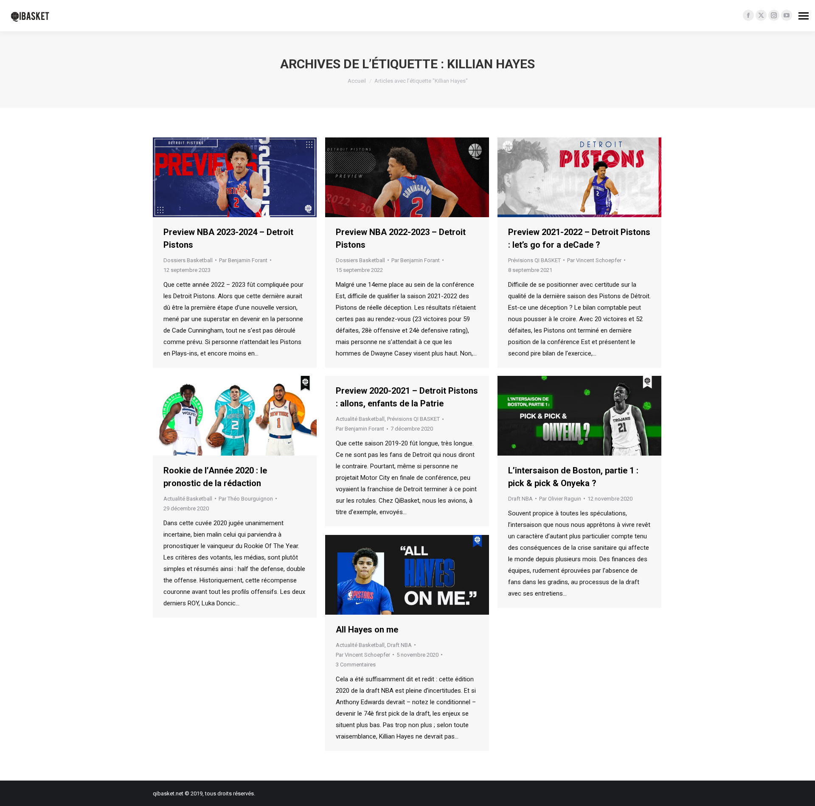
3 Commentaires (356, 664)
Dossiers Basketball (188, 260)
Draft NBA (520, 498)
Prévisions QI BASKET (534, 260)
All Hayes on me (367, 629)
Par (243, 260)
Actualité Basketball (187, 498)
